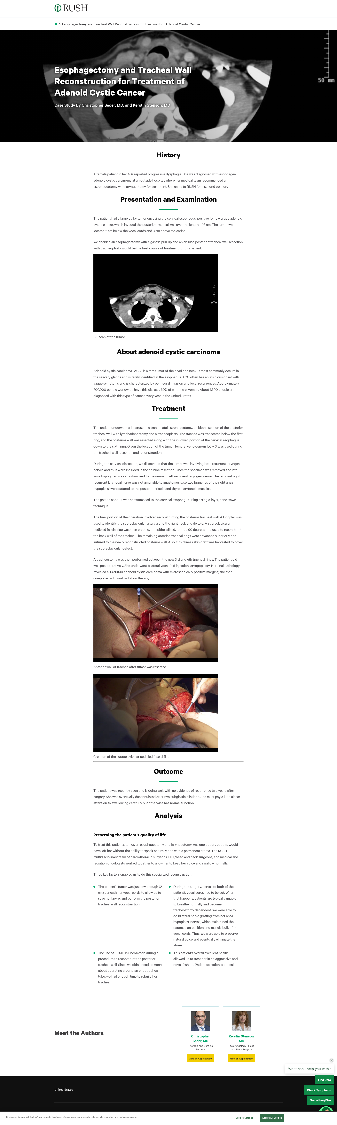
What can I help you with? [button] (309, 1069)
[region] (168, 1118)
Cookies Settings (244, 1117)
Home (56, 26)
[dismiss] (331, 1060)
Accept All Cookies (272, 1117)
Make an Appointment (200, 1058)
